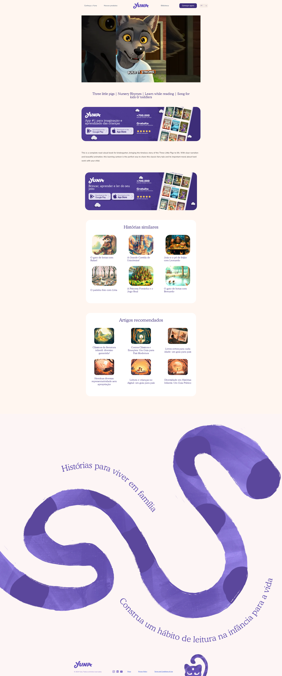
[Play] (141, 49)
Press (129, 672)
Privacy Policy (142, 672)
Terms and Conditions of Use (163, 672)
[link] (97, 130)
